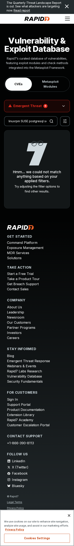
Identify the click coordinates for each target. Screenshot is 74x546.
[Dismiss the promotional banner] (67, 6)
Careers (13, 338)
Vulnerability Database (24, 376)
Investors (14, 333)
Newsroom (15, 317)
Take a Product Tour (23, 279)
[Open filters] (65, 121)
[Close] (69, 515)
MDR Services (18, 253)
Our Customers (19, 322)
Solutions (14, 258)
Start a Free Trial (20, 274)
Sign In (12, 399)
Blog (10, 356)
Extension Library (20, 415)
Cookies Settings (37, 538)
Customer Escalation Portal (28, 425)
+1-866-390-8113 (20, 443)
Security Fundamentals (25, 381)
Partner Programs (21, 328)
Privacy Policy (15, 508)
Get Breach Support (23, 284)
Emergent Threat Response (28, 361)
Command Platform (22, 243)
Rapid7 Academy (20, 420)
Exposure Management (25, 248)
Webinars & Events (21, 366)
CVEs (18, 84)
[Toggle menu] (67, 19)
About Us (14, 307)
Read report (22, 10)
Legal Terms (14, 502)
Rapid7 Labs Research (24, 371)
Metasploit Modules (50, 84)
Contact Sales (18, 289)
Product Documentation (25, 410)
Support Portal (18, 404)
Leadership (15, 312)
